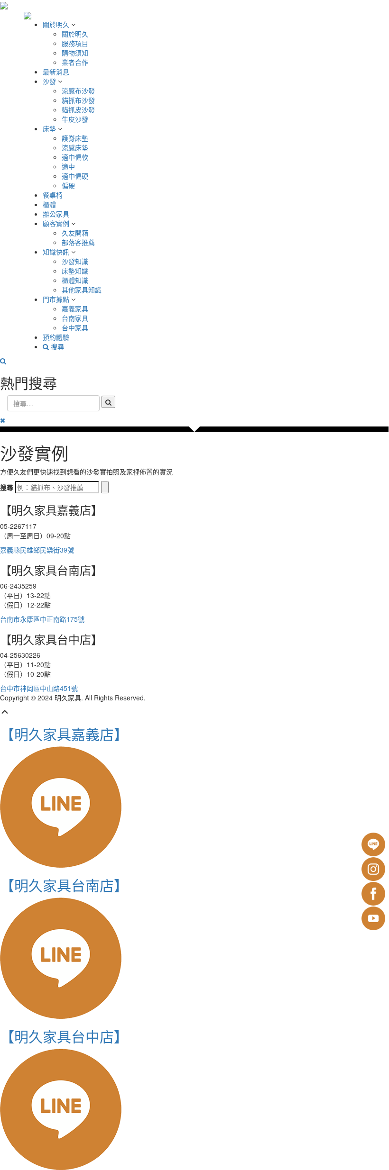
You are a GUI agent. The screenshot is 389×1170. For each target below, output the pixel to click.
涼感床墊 (75, 147)
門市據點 (57, 299)
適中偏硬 (75, 176)
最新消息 (56, 71)
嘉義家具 (75, 308)
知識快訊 (57, 251)
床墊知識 (75, 270)
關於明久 (57, 24)
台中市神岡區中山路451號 (39, 688)
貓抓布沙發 (78, 100)
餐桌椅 (53, 195)
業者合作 (75, 62)
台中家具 (75, 327)
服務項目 (75, 43)
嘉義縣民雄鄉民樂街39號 (37, 549)
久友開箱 (75, 232)
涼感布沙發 (78, 90)
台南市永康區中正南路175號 (42, 619)
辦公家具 (56, 213)
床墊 (50, 128)
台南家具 (75, 318)
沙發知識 (75, 261)
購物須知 (75, 52)
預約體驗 (56, 337)
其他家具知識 (82, 289)
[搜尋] (105, 487)
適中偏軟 (75, 157)
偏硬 (68, 185)
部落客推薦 (78, 242)
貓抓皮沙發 (78, 109)
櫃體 (49, 204)
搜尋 (56, 346)
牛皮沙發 (75, 119)
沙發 (50, 81)
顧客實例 (57, 223)
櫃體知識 (75, 280)
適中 (68, 166)
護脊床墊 (75, 138)
